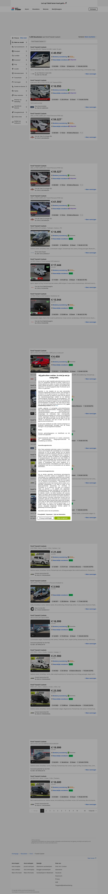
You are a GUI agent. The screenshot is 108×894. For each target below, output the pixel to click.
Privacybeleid (41, 514)
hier (57, 405)
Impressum (49, 514)
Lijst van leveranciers (59, 514)
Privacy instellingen (45, 518)
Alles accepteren (62, 518)
